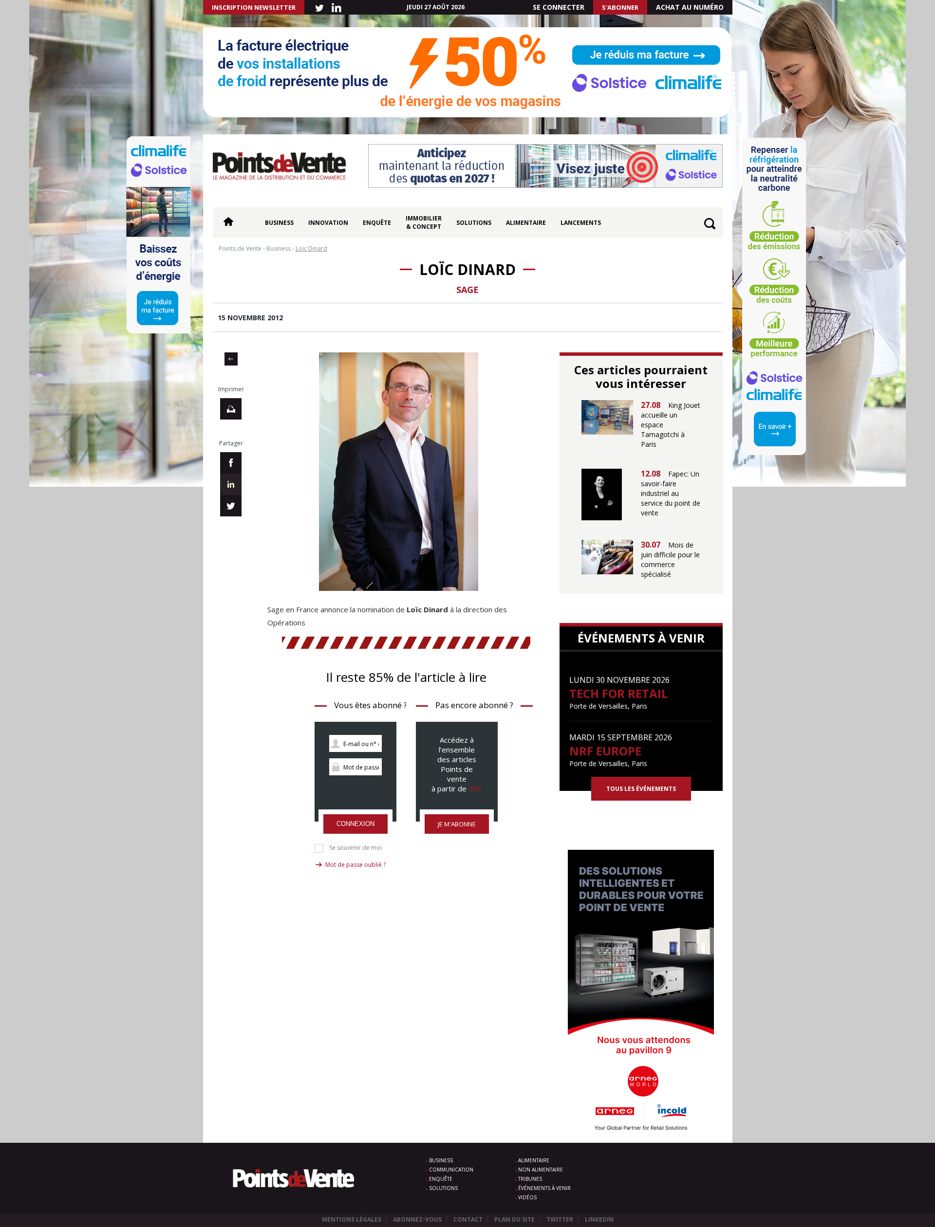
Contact (468, 1219)
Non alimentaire (540, 1169)
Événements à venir (544, 1188)
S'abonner (620, 7)
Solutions (473, 223)
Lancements (581, 223)
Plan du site (514, 1219)
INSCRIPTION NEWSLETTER (254, 7)
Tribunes (530, 1178)
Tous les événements (641, 789)
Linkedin (599, 1219)
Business (279, 223)
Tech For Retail (618, 693)
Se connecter (558, 7)
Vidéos (527, 1197)
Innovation (328, 223)
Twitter (559, 1219)
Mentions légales (351, 1219)
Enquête (377, 223)
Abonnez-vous (417, 1219)
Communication (451, 1169)
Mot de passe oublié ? (355, 865)
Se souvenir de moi (355, 848)
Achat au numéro (690, 7)
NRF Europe (605, 751)
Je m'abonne (457, 824)
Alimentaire (526, 223)
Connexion (355, 823)
